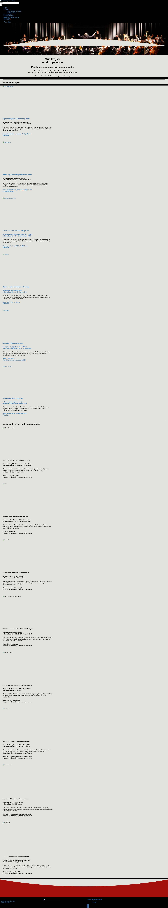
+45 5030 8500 (5, 902)
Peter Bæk (7, 22)
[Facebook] (87, 906)
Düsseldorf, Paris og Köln (13, 398)
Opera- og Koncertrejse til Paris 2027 (15, 403)
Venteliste (6, 135)
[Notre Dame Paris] (27, 381)
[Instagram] (88, 906)
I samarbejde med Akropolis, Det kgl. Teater (17, 134)
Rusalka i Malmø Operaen (13, 343)
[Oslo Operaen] (27, 101)
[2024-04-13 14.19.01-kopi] (27, 269)
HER (94, 902)
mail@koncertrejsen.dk (8, 901)
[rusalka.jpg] (27, 325)
